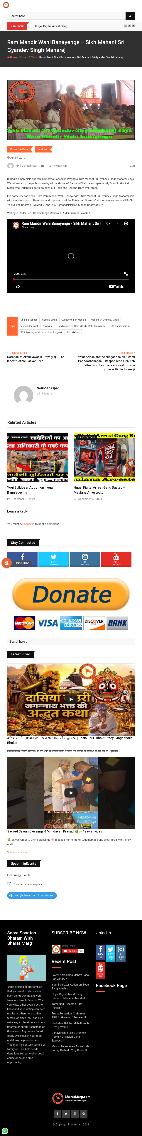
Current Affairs (28, 57)
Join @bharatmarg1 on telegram (34, 895)
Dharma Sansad (29, 319)
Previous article (18, 352)
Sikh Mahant (73, 332)
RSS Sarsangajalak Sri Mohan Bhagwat (41, 332)
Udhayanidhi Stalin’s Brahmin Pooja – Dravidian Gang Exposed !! (69, 1036)
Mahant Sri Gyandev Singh (105, 319)
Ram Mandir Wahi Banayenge (89, 326)
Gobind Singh (49, 319)
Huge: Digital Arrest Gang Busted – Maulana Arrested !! (70, 26)
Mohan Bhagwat (29, 326)
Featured (43, 149)
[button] (6, 563)
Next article (126, 352)
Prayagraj (47, 326)
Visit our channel (17, 852)
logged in (28, 524)
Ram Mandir (63, 326)
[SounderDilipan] (42, 166)
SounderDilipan (48, 388)
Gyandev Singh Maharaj (73, 319)
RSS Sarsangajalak (120, 326)
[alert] (71, 884)
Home (13, 57)
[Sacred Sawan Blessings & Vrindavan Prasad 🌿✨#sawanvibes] (71, 793)
